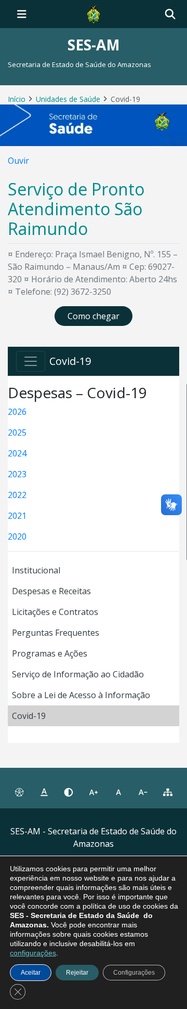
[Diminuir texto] (143, 792)
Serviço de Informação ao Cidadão (78, 674)
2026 (17, 411)
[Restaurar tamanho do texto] (118, 792)
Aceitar (31, 972)
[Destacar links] (44, 792)
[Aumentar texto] (93, 792)
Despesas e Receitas (51, 591)
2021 (17, 515)
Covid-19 (29, 716)
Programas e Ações (49, 653)
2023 (17, 474)
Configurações (134, 972)
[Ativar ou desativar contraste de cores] (68, 792)
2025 (17, 432)
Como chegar (93, 316)
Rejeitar (77, 972)
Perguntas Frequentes (55, 632)
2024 (17, 453)
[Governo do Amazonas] (93, 13)
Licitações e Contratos (55, 612)
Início (16, 99)
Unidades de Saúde (68, 99)
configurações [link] (33, 953)
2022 (17, 495)
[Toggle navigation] (22, 14)
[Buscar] (170, 14)
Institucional (36, 570)
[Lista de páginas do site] (167, 792)
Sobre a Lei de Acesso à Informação (81, 695)
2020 (17, 536)
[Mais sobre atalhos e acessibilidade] (19, 792)
